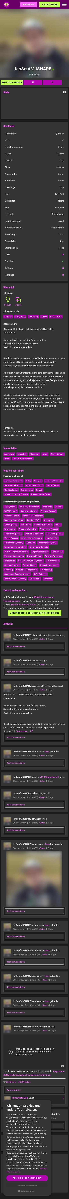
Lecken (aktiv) (53, 485)
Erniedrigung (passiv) (13, 543)
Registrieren (49, 4)
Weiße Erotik (34, 579)
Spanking (8, 570)
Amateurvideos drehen (29, 507)
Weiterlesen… (23, 731)
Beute (45, 454)
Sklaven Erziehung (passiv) (16, 494)
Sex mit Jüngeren (12, 565)
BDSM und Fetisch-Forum (23, 604)
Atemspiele (48, 520)
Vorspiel (37, 481)
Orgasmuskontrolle (40, 552)
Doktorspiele (9, 529)
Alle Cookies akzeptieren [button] (27, 1178)
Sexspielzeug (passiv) (49, 565)
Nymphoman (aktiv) (34, 485)
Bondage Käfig (33, 520)
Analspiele (47, 507)
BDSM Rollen (24, 1082)
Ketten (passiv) (10, 525)
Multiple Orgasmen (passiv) (16, 552)
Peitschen (48, 579)
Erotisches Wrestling (27, 529)
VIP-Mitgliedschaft (49, 777)
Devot (6, 459)
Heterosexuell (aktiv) (13, 485)
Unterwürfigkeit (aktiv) (40, 494)
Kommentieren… (14, 1090)
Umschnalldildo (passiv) (26, 570)
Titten (28, 481)
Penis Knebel (57, 552)
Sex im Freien (27, 490)
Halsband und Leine (43, 525)
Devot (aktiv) (46, 570)
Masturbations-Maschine (15, 547)
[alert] (27, 1148)
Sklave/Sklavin (57, 454)
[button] (27, 1191)
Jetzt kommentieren (16, 646)
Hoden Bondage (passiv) (15, 579)
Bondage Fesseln (11, 516)
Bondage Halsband (29, 511)
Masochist (21, 454)
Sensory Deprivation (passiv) (30, 561)
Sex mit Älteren (29, 565)
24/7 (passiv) (10, 507)
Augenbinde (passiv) (13, 481)
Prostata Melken (34, 556)
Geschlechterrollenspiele (31, 538)
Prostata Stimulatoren (14, 556)
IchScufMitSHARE (20, 1098)
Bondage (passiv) (48, 511)
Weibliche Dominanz (34, 534)
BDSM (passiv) (10, 511)
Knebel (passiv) (11, 538)
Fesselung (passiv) (54, 534)
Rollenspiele (9, 561)
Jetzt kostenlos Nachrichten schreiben (34, 613)
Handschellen (52, 538)
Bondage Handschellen (33, 516)
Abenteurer (9, 454)
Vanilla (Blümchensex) (22, 459)
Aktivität (8, 623)
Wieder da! (29, 4)
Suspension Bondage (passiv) (17, 574)
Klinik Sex (30, 543)
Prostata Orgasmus (53, 556)
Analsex (58, 507)
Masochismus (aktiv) (47, 543)
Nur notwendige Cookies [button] (27, 1185)
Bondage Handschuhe (14, 520)
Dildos (57, 525)
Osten (42, 639)
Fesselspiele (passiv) (49, 529)
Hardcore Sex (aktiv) (53, 481)
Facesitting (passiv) (13, 534)
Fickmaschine (53, 561)
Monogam (34, 454)
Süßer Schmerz (40, 574)
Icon (47, 751)
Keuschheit (26, 525)
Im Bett (39, 490)
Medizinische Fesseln (39, 547)
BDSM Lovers (55, 317)
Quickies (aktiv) (11, 490)
